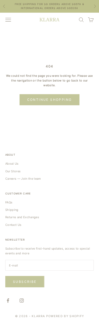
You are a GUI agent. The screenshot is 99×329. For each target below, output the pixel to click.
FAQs (8, 202)
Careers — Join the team (23, 178)
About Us (12, 163)
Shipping (11, 210)
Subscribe (25, 282)
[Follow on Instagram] (21, 300)
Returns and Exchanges (22, 217)
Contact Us (13, 225)
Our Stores (13, 171)
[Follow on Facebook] (8, 300)
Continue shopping (49, 100)
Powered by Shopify (65, 316)
